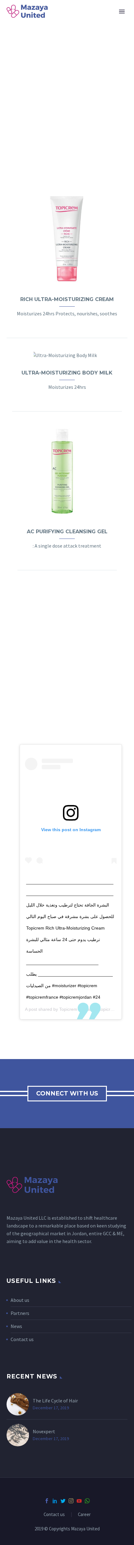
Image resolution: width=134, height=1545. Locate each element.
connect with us (67, 1093)
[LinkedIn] (54, 1500)
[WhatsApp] (87, 1500)
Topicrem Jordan (75, 1009)
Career (84, 1514)
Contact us (22, 1339)
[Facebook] (46, 1500)
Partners (20, 1313)
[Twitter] (62, 1500)
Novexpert (44, 1431)
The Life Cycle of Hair (55, 1400)
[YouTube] (79, 1500)
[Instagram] (71, 1500)
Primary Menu (121, 11)
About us (20, 1300)
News (16, 1326)
